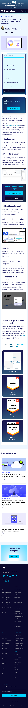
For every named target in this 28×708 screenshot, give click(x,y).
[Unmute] (19, 180)
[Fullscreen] (24, 180)
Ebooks (3, 650)
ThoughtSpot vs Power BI (19, 645)
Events (3, 668)
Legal (15, 674)
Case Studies (4, 648)
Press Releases (17, 657)
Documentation (5, 660)
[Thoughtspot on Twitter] (3, 581)
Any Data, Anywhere (6, 602)
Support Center (17, 662)
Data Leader (16, 594)
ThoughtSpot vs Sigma (19, 638)
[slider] (12, 180)
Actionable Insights (6, 607)
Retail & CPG (17, 611)
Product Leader (17, 592)
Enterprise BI (5, 604)
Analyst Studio (5, 594)
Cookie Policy (22, 705)
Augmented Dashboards (6, 592)
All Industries (17, 626)
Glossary (3, 635)
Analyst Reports (5, 643)
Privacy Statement (14, 705)
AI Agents (4, 589)
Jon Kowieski (9, 27)
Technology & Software (19, 616)
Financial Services (18, 608)
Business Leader (17, 589)
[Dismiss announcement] (27, 1)
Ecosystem (4, 609)
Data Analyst (17, 597)
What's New (4, 612)
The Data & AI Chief (6, 640)
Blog (15, 667)
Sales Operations (18, 602)
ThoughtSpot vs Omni (18, 643)
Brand (3, 670)
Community (4, 663)
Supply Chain (17, 618)
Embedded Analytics (6, 597)
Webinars (3, 658)
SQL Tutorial (4, 645)
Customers (16, 659)
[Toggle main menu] (26, 11)
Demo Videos (4, 653)
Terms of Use (5, 705)
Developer (16, 599)
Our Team (16, 654)
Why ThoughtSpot (17, 635)
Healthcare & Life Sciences (20, 613)
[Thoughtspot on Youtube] (8, 581)
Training (3, 655)
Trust (15, 677)
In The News (16, 669)
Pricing (3, 614)
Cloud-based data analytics (12, 125)
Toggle (22, 11)
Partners (16, 664)
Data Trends (6, 16)
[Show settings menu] (21, 180)
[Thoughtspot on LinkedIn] (6, 581)
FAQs (3, 673)
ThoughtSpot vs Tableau (19, 648)
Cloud (14, 16)
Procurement (16, 623)
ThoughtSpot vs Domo (18, 640)
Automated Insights (6, 599)
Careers (15, 672)
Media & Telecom (17, 621)
